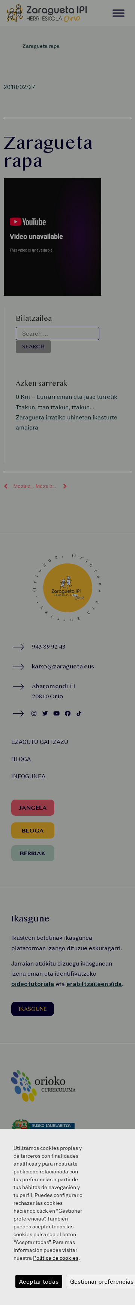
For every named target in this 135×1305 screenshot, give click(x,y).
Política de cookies (55, 1258)
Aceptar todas (38, 1281)
